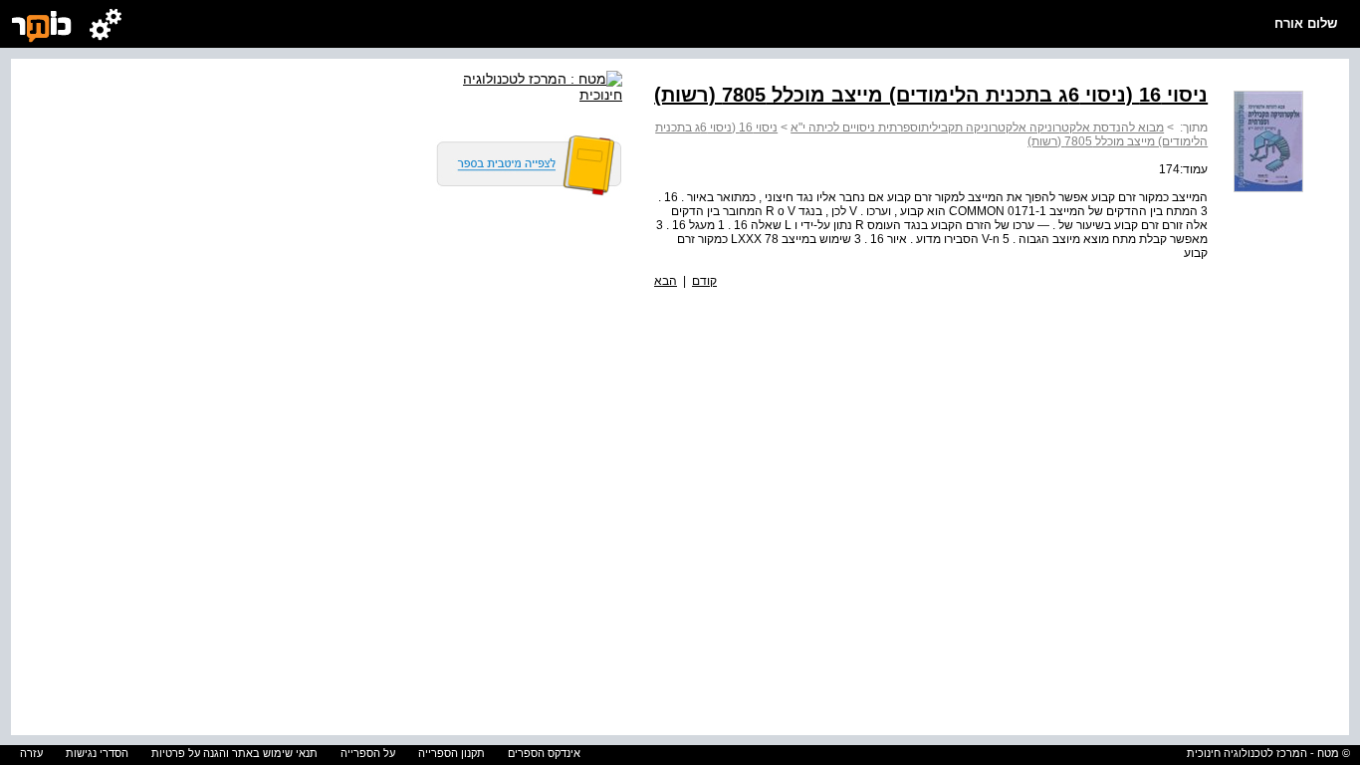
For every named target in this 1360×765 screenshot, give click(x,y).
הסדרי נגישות (97, 753)
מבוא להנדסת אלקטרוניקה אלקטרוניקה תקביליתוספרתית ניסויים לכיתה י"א (977, 127)
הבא (665, 281)
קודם (704, 281)
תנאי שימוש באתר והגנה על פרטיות (234, 753)
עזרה (31, 753)
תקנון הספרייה (451, 753)
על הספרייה (367, 753)
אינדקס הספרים (544, 753)
